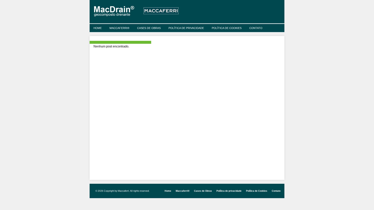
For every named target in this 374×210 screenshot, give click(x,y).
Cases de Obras (149, 28)
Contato (255, 28)
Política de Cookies (227, 28)
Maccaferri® (119, 28)
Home (98, 28)
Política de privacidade (186, 28)
